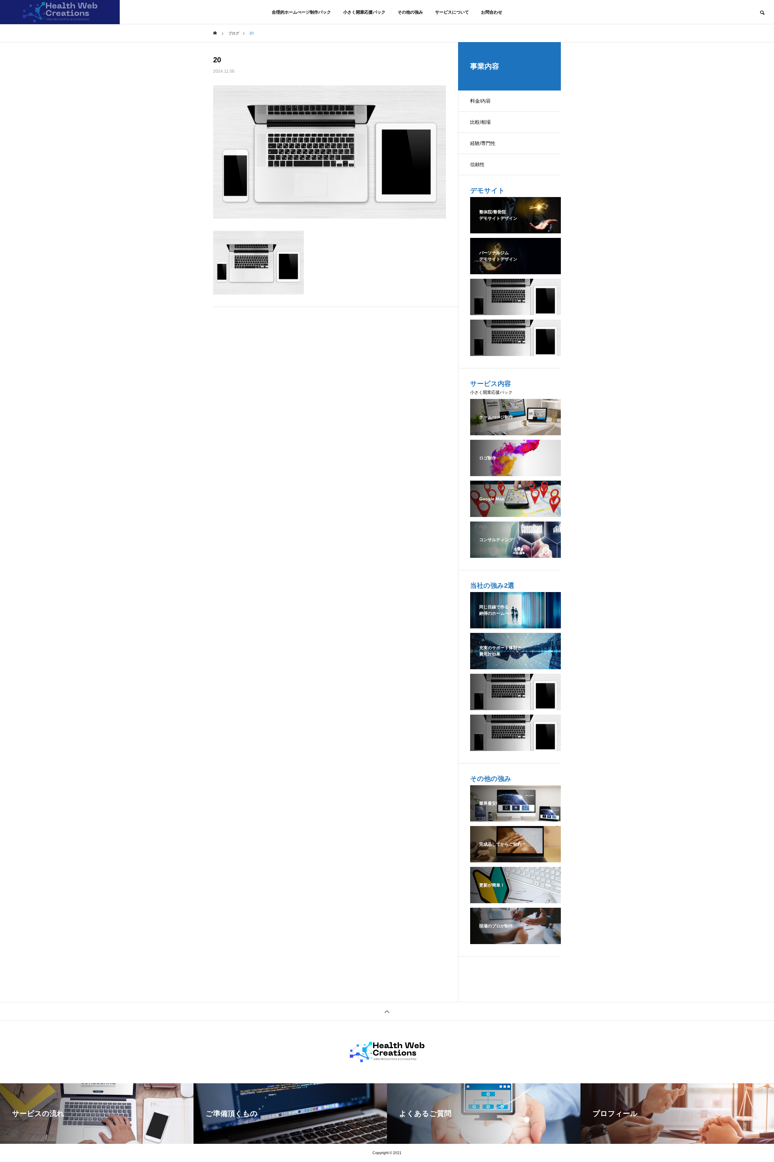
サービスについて (452, 12)
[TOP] (387, 1011)
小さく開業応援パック (364, 12)
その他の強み (410, 12)
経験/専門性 (483, 143)
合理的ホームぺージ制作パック (301, 12)
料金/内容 (480, 101)
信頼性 (477, 164)
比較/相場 (480, 122)
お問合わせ (491, 12)
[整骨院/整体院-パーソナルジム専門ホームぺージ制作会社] (60, 12)
